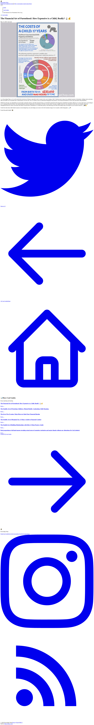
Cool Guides (6, 3)
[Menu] (2, 5)
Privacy (14, 722)
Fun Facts (11, 3)
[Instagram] (47, 627)
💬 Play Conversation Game (19, 3)
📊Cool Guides (4, 15)
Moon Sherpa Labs (8, 723)
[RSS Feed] (47, 721)
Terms (17, 722)
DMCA (21, 722)
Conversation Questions (18, 533)
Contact (27, 3)
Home (2, 3)
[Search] (1, 5)
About (30, 3)
